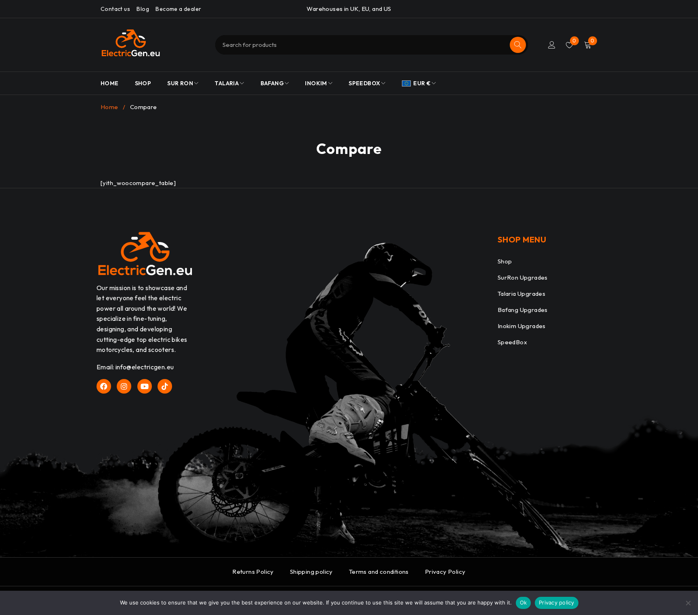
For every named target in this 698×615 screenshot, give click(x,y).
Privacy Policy (445, 571)
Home (109, 107)
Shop (505, 261)
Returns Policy (253, 571)
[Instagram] (124, 386)
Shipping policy (311, 571)
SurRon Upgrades (523, 277)
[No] (688, 603)
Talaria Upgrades (521, 293)
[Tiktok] (165, 386)
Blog (143, 9)
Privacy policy (556, 602)
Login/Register (552, 45)
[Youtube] (144, 386)
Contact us (115, 9)
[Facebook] (104, 386)
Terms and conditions (379, 571)
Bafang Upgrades (523, 310)
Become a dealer (178, 9)
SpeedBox (512, 342)
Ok (523, 602)
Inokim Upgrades (522, 326)
